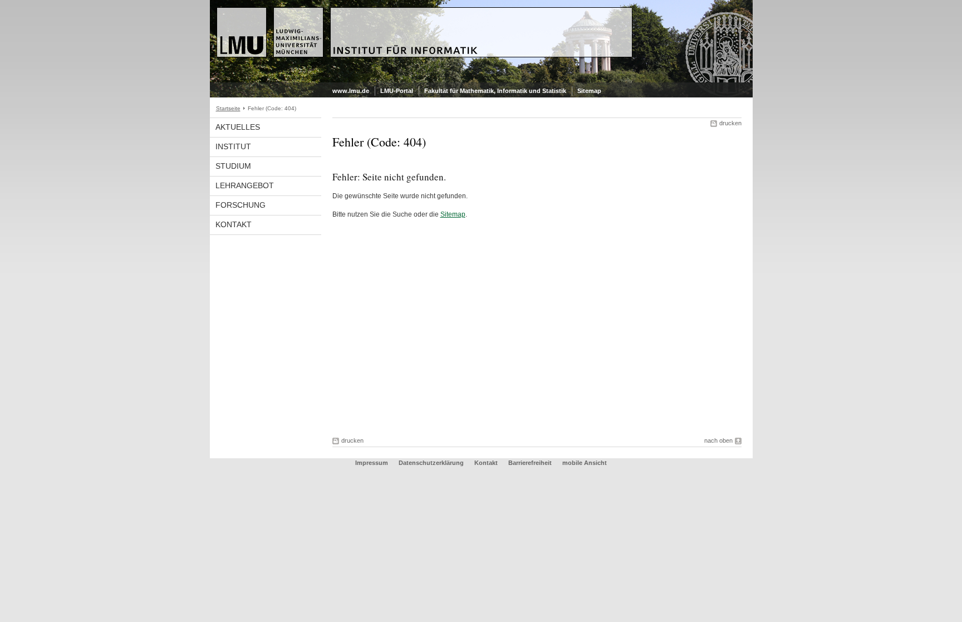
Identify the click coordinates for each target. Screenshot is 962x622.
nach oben (718, 440)
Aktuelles (237, 127)
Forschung (240, 204)
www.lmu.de (350, 90)
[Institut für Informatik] (481, 80)
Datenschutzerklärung (431, 462)
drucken (730, 123)
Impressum (371, 462)
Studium (233, 165)
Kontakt (233, 224)
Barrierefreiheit (530, 462)
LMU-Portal (396, 90)
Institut (233, 146)
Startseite (228, 108)
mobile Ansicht (584, 462)
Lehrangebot (244, 185)
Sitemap (589, 90)
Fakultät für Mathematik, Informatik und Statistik (495, 90)
